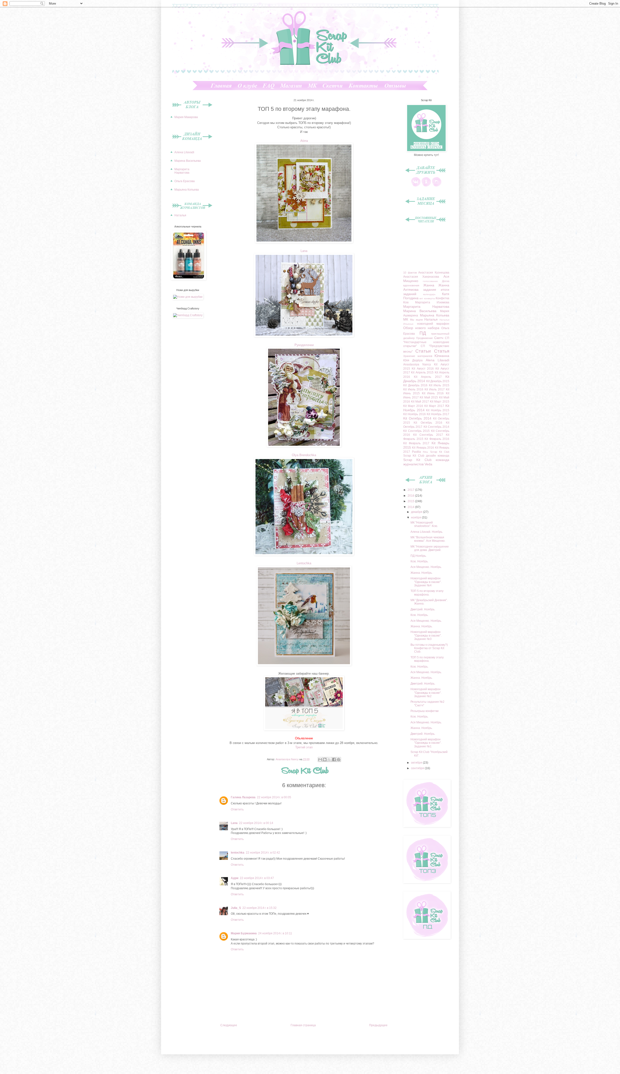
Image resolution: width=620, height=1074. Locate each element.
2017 (411, 490)
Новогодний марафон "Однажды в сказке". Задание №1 (426, 743)
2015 (411, 501)
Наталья (180, 215)
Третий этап (304, 747)
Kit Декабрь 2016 (415, 385)
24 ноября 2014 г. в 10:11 (275, 933)
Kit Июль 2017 (435, 389)
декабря (417, 512)
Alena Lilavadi (437, 360)
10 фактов (410, 272)
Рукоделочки (304, 345)
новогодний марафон (433, 323)
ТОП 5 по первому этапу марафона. (427, 659)
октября (417, 762)
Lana (304, 251)
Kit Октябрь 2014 (417, 418)
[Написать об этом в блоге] (324, 759)
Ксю (406, 302)
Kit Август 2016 (423, 368)
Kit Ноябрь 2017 (438, 414)
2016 (411, 495)
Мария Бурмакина (244, 933)
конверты (429, 298)
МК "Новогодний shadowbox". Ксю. (424, 524)
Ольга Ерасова (184, 181)
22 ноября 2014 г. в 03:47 (257, 878)
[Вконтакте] (416, 185)
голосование (430, 281)
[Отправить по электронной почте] (320, 759)
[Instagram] (437, 185)
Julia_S (236, 908)
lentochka (237, 852)
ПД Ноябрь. (418, 555)
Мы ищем (416, 319)
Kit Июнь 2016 (433, 393)
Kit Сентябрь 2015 (416, 431)
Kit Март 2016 (413, 406)
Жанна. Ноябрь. (422, 572)
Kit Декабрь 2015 (438, 381)
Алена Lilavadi (184, 152)
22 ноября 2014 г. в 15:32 (259, 908)
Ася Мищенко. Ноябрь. (426, 567)
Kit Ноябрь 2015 (437, 410)
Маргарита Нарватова (181, 171)
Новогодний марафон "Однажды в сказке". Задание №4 (426, 582)
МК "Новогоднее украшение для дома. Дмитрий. (430, 548)
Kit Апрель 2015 (422, 372)
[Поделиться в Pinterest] (338, 759)
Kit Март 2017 (434, 406)
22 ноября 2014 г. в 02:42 (263, 852)
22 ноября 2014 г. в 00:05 (274, 797)
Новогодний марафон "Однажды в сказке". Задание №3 (426, 635)
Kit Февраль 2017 (416, 443)
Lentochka (304, 563)
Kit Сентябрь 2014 (437, 426)
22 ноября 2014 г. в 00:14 (256, 823)
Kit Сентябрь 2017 (428, 434)
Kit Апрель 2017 (428, 377)
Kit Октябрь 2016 (428, 422)
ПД (422, 333)
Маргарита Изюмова (432, 302)
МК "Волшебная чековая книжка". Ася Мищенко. (428, 539)
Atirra (304, 141)
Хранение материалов (417, 356)
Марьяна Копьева (186, 189)
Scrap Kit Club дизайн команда (426, 455)
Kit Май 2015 (429, 397)
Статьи (423, 351)
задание (429, 289)
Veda (428, 464)
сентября (418, 768)
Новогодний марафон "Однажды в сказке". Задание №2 (426, 692)
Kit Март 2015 (439, 401)
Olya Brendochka (304, 455)
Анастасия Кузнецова (433, 272)
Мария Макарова (186, 117)
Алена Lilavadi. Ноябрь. (427, 531)
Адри (234, 878)
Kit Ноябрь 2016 (414, 414)
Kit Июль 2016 (413, 389)
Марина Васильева (187, 160)
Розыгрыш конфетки (425, 711)
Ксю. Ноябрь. (419, 561)
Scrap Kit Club (439, 451)
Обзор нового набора (421, 328)
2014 (411, 507)
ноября (416, 517)
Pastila (416, 451)
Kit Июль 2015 (439, 385)
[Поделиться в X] (329, 759)
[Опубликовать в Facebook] (334, 759)
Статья (441, 351)
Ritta (425, 452)
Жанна (428, 285)
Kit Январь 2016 (423, 447)
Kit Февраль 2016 (437, 439)
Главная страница (303, 1025)
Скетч (438, 338)
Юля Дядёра (413, 360)
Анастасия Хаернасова (421, 276)
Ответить (237, 809)
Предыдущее (378, 1025)
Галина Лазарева (243, 797)
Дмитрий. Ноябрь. (423, 609)
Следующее (228, 1025)
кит (421, 298)
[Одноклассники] (426, 185)
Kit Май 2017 (420, 401)
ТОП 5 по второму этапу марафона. (427, 592)
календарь (429, 294)
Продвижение (424, 338)
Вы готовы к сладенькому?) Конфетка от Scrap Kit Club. (429, 648)
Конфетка (442, 298)
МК (405, 319)
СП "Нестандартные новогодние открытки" (426, 342)
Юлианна (441, 356)
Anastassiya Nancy (417, 364)
